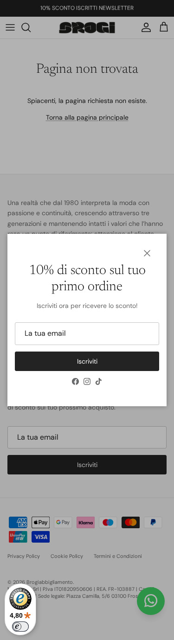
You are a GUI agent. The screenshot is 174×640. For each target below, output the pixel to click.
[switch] (20, 626)
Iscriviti (87, 361)
